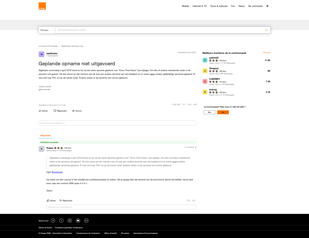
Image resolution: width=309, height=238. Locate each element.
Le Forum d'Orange (48, 46)
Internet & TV (200, 6)
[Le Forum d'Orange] (42, 6)
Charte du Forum (45, 228)
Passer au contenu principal (13, 2)
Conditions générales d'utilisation (69, 228)
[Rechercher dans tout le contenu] (266, 30)
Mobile (185, 6)
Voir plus (266, 52)
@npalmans (57, 172)
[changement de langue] (267, 6)
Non (209, 112)
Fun (233, 6)
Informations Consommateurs (145, 233)
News (242, 6)
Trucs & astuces (219, 6)
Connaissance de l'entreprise (88, 233)
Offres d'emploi (110, 233)
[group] (176, 104)
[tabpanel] (118, 175)
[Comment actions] (196, 147)
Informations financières (62, 233)
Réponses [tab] (45, 135)
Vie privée (125, 233)
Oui (223, 112)
